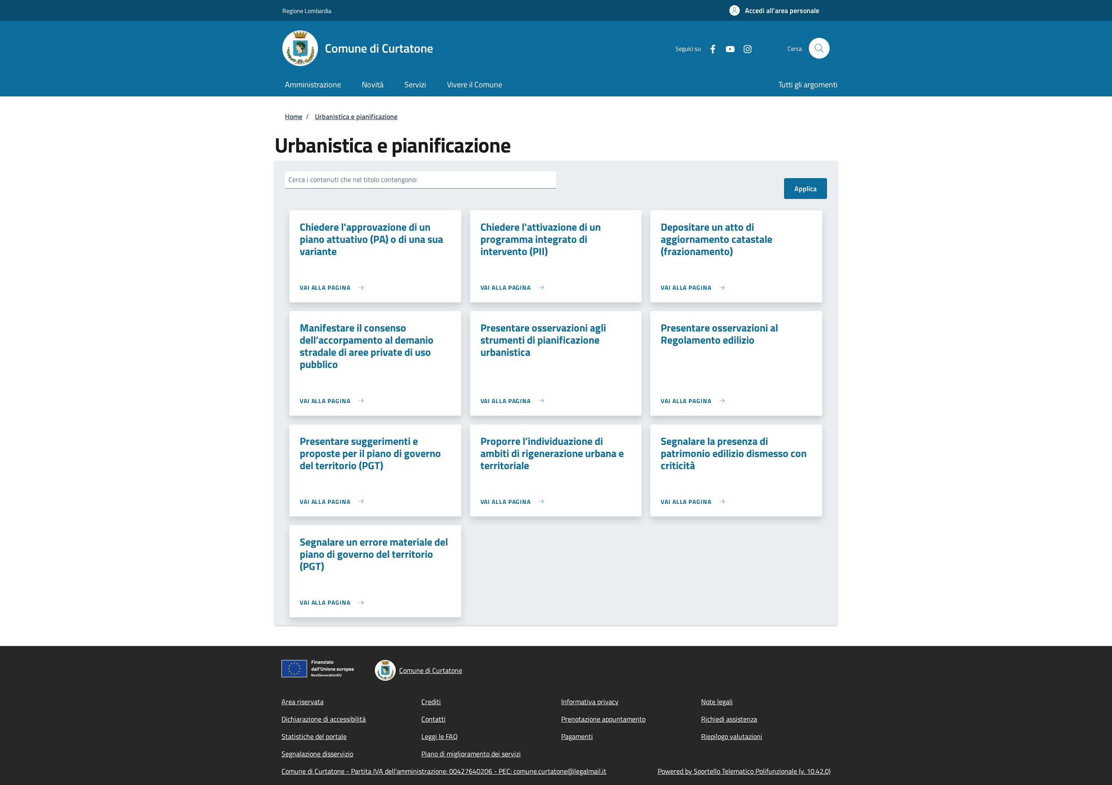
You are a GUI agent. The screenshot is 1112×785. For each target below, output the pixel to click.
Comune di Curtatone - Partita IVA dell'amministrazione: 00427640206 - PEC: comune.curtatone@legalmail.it (443, 771)
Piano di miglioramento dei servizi (471, 754)
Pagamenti (577, 736)
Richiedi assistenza (729, 719)
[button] (774, 10)
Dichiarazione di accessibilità (323, 719)
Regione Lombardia (306, 10)
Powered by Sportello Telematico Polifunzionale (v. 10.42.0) (744, 771)
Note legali (717, 701)
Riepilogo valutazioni (731, 736)
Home (293, 116)
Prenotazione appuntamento (603, 719)
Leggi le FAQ (439, 736)
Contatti (433, 719)
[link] (334, 287)
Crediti (431, 701)
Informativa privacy (590, 701)
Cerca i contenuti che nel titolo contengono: (352, 179)
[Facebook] (709, 48)
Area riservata (302, 701)
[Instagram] (744, 48)
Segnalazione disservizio (317, 754)
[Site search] (819, 48)
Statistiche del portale (314, 736)
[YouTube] (726, 48)
